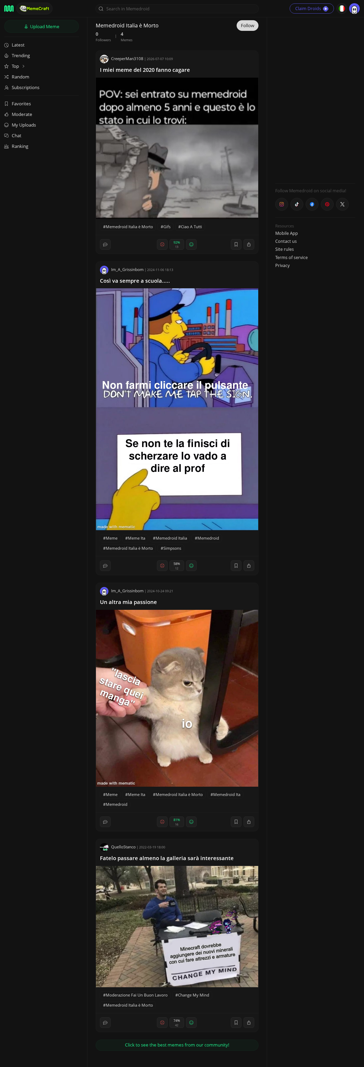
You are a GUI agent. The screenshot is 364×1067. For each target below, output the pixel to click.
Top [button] (16, 66)
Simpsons (172, 548)
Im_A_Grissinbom (127, 269)
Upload (44, 26)
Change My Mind (193, 995)
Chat (16, 135)
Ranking (20, 146)
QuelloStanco (123, 846)
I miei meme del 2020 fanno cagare (145, 69)
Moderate (22, 114)
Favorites (21, 104)
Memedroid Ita (226, 794)
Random (20, 77)
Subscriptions (25, 87)
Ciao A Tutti (191, 226)
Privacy (282, 265)
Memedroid (208, 538)
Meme (112, 538)
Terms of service (291, 257)
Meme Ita (136, 538)
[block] (249, 244)
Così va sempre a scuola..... (135, 280)
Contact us (286, 241)
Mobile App (286, 233)
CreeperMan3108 (127, 58)
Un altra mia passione (128, 602)
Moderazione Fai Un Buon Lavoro (137, 995)
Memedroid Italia (171, 538)
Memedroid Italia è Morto (129, 226)
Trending (21, 55)
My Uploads (24, 125)
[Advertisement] (315, 100)
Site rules (284, 249)
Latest (18, 45)
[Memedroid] (9, 8)
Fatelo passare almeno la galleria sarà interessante (167, 858)
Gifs (167, 226)
